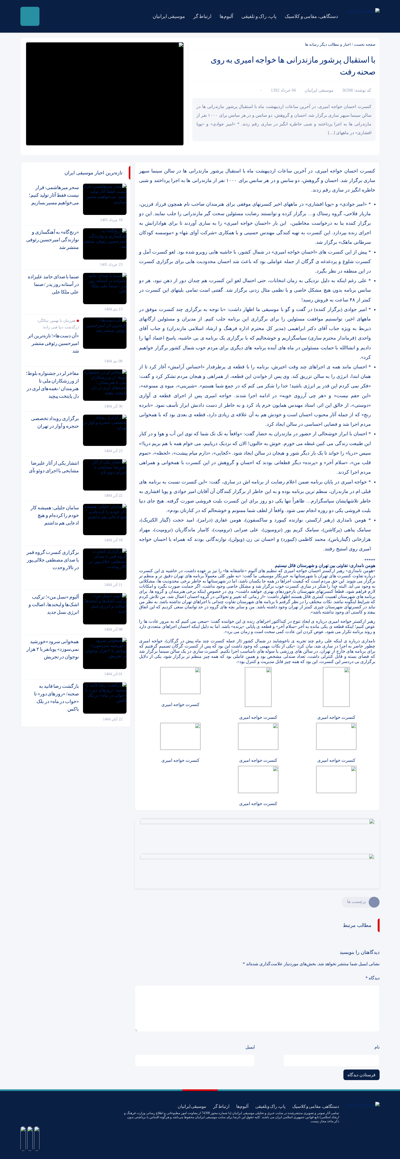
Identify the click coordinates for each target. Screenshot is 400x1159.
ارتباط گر (202, 16)
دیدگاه (372, 978)
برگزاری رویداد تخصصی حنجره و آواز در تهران (55, 422)
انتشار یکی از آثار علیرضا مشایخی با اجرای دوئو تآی (54, 466)
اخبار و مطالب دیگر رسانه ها (328, 44)
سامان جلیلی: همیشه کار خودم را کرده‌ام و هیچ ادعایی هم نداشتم (54, 515)
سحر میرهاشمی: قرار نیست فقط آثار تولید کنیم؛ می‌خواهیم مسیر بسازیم (54, 195)
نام (377, 1047)
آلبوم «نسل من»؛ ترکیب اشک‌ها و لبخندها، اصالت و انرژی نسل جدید (54, 604)
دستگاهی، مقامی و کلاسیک (311, 16)
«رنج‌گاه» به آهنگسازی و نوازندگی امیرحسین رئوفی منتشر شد (52, 239)
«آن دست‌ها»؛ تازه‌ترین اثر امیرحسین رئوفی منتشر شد (53, 343)
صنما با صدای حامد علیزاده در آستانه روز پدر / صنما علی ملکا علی (53, 284)
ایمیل (250, 1047)
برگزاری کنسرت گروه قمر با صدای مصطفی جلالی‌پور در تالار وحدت (52, 560)
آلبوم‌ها (226, 16)
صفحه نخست (365, 44)
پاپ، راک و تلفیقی (258, 16)
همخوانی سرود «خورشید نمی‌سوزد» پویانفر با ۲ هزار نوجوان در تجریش (52, 649)
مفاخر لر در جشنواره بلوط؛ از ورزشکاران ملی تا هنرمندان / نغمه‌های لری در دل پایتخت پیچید (52, 385)
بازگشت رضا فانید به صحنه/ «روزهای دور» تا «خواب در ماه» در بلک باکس (56, 697)
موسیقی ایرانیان (169, 16)
